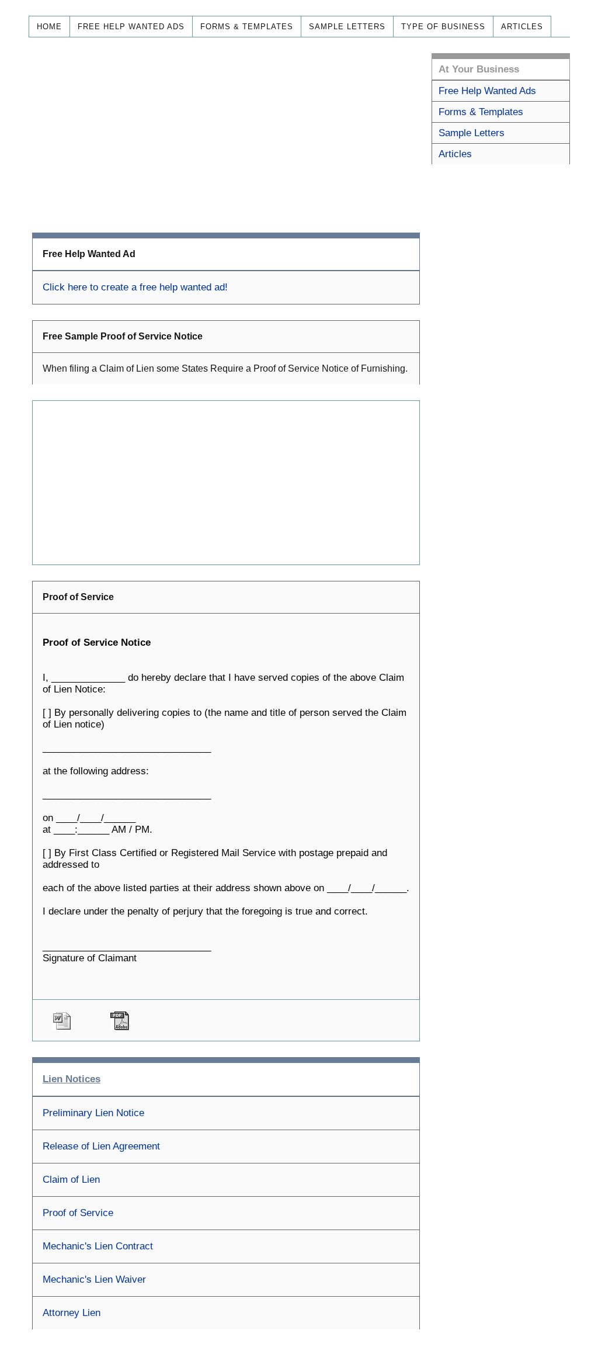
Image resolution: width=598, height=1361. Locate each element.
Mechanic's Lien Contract (98, 1246)
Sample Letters (347, 26)
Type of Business (443, 26)
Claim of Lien (71, 1179)
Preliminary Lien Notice (93, 1112)
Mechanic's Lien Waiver (94, 1279)
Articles (522, 26)
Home (49, 26)
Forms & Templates (246, 26)
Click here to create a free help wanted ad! (135, 287)
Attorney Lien (71, 1312)
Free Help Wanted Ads (131, 26)
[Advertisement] (226, 135)
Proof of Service (78, 1212)
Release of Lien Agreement (101, 1146)
